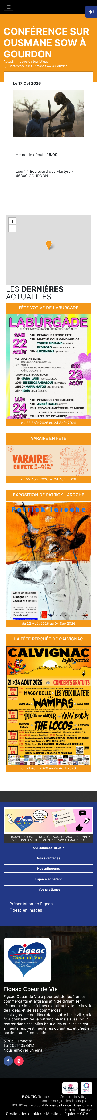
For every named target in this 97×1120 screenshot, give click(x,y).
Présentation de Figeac (31, 903)
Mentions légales (61, 1113)
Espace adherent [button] (48, 879)
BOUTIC (29, 1096)
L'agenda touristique (33, 61)
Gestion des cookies (24, 1113)
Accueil (9, 61)
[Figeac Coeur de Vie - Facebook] (8, 1061)
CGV (84, 1113)
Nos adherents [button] (48, 868)
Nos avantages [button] (48, 858)
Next (84, 822)
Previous (12, 822)
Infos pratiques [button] (49, 889)
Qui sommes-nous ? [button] (48, 848)
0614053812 (23, 1045)
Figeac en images (25, 910)
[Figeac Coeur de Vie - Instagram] (19, 1061)
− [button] (12, 228)
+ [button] (12, 221)
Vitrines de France (58, 1105)
